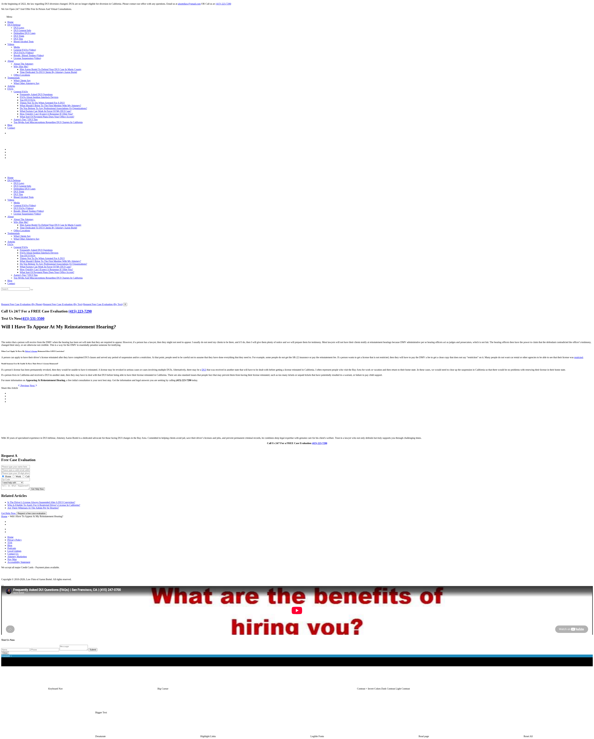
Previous (24, 385)
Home (10, 22)
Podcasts (11, 548)
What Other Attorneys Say (26, 83)
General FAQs (21, 91)
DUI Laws (19, 27)
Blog (9, 125)
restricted (578, 357)
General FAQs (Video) (25, 50)
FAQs (10, 89)
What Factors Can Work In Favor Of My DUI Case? (45, 111)
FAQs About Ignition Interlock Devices (39, 97)
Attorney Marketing (17, 556)
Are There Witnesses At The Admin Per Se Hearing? (33, 508)
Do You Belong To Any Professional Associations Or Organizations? (53, 108)
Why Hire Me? (21, 66)
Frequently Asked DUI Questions (36, 94)
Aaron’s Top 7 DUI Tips (26, 119)
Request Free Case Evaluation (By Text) (63, 304)
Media (17, 47)
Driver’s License (31, 351)
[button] (55, 688)
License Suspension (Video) (27, 58)
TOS (9, 542)
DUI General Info (22, 30)
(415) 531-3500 (32, 318)
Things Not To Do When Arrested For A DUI (42, 102)
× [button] (2, 665)
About (10, 61)
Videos (10, 44)
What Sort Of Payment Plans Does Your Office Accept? (47, 116)
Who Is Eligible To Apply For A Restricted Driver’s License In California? (43, 505)
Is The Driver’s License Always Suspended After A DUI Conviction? (41, 502)
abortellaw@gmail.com (189, 3)
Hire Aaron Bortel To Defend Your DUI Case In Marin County (50, 69)
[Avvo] (300, 528)
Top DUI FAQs (27, 100)
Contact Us (12, 553)
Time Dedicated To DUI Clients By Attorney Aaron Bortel (48, 72)
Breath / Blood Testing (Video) (29, 55)
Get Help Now (37, 489)
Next (32, 385)
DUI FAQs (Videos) (24, 52)
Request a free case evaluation (31, 513)
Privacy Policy (14, 540)
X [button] (125, 304)
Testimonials (13, 77)
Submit (93, 650)
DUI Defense (14, 25)
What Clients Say (22, 80)
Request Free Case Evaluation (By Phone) (22, 304)
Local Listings (14, 551)
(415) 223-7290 (223, 3)
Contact (11, 128)
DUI (204, 369)
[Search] (31, 289)
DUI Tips (18, 38)
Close (5, 653)
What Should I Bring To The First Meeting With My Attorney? (50, 105)
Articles (11, 86)
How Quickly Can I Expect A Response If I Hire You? (46, 114)
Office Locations (22, 75)
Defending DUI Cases (24, 33)
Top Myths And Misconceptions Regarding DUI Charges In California (48, 122)
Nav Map (12, 559)
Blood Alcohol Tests (24, 41)
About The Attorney (23, 63)
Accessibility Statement (18, 562)
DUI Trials (19, 36)
